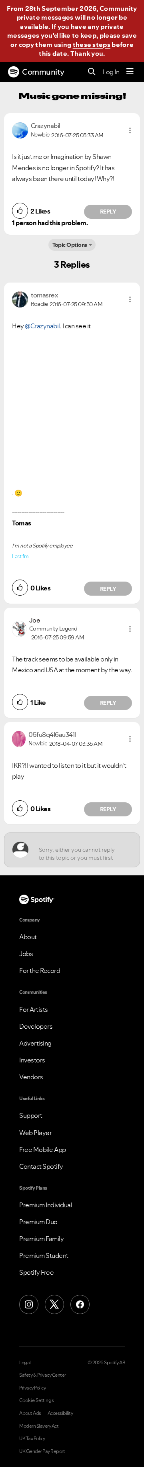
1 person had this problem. (50, 222)
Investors (32, 1060)
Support (30, 1115)
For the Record (39, 970)
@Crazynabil (42, 325)
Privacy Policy (32, 1388)
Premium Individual (45, 1204)
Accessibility (60, 1413)
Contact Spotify (41, 1166)
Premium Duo (38, 1221)
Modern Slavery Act (38, 1426)
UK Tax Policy (32, 1438)
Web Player (35, 1132)
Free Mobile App (42, 1149)
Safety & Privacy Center (42, 1375)
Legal (25, 1362)
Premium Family (41, 1238)
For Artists (33, 1009)
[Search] (92, 72)
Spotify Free (36, 1272)
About (28, 936)
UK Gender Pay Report (42, 1451)
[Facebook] (80, 1304)
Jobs (26, 953)
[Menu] (130, 72)
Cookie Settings (36, 1400)
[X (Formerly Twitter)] (54, 1304)
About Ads (30, 1413)
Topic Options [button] (69, 245)
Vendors (31, 1076)
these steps (91, 44)
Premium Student (43, 1255)
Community (43, 71)
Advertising (35, 1043)
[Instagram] (28, 1304)
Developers (35, 1026)
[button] (130, 130)
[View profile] (20, 129)
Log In (111, 71)
